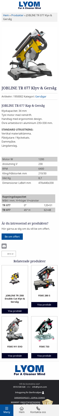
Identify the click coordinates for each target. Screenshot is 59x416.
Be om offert (12, 236)
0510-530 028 (19, 386)
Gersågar (40, 96)
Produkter (17, 15)
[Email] (4, 246)
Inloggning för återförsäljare (28, 392)
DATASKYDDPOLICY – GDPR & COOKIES (29, 398)
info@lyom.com (39, 386)
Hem (6, 15)
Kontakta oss (38, 412)
